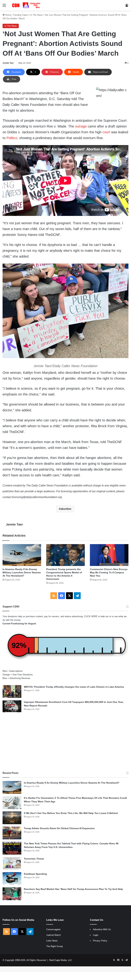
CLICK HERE (90, 616)
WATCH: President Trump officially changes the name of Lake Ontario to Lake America (74, 686)
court (106, 132)
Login (95, 935)
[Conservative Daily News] (26, 5)
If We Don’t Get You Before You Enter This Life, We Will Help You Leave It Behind (71, 813)
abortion (65, 508)
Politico (11, 138)
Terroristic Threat (34, 858)
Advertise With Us (102, 929)
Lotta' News (52, 940)
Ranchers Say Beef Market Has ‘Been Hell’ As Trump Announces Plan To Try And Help (73, 889)
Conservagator (53, 929)
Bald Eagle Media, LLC (60, 960)
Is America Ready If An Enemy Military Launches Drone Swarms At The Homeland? (22, 572)
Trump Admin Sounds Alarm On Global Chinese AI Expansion (59, 828)
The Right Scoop (54, 946)
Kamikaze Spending (35, 873)
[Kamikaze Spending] (12, 878)
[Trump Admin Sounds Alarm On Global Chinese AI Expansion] (12, 833)
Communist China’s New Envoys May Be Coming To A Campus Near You (109, 572)
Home (8, 15)
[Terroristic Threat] (12, 863)
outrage (81, 126)
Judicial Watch (53, 935)
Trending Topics (20, 15)
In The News (36, 15)
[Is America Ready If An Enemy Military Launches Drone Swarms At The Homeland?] (22, 555)
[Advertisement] (65, 742)
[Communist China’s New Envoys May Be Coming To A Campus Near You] (109, 555)
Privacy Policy (100, 940)
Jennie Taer (8, 63)
